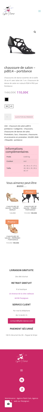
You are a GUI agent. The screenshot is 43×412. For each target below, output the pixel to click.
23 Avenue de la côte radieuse (21, 294)
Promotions (8, 134)
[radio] (6, 99)
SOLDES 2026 (33, 137)
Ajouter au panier (24, 117)
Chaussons (28, 129)
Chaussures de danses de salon (17, 131)
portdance (18, 140)
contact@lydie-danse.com (21, 321)
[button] (35, 32)
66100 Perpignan (21, 298)
